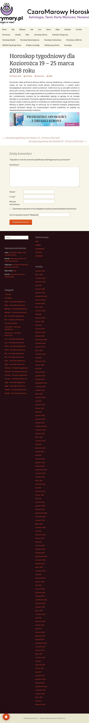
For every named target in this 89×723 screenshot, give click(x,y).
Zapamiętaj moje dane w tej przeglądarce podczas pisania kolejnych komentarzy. (44, 208)
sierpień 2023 (40, 390)
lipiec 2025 (39, 307)
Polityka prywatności (51, 45)
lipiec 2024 (39, 350)
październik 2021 (41, 470)
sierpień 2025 (40, 303)
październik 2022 (41, 426)
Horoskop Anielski (8, 40)
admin (50, 76)
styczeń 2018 (40, 632)
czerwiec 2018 (40, 614)
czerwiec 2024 (40, 354)
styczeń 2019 (40, 589)
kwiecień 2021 (40, 491)
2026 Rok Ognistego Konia (11, 45)
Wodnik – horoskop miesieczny (15, 393)
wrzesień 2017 (40, 647)
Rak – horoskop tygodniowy (14, 353)
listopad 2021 (40, 466)
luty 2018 (38, 629)
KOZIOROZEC (40, 249)
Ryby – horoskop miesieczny (15, 364)
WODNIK (38, 245)
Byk (13, 29)
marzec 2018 (39, 625)
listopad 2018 (40, 596)
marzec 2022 (39, 451)
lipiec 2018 (39, 610)
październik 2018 (41, 600)
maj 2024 (38, 358)
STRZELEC (38, 252)
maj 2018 (38, 618)
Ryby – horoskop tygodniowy (15, 361)
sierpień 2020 (40, 520)
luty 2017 (38, 672)
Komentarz (15, 165)
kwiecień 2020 (40, 535)
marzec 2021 (39, 495)
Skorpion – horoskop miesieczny (16, 371)
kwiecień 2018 (40, 621)
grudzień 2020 (40, 506)
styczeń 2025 (40, 329)
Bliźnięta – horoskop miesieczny (16, 312)
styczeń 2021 (40, 502)
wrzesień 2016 (40, 690)
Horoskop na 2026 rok (74, 40)
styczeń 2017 (40, 676)
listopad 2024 (40, 336)
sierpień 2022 (40, 433)
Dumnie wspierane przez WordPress (52, 718)
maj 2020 (38, 531)
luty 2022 (38, 455)
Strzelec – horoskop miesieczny (16, 379)
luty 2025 (38, 325)
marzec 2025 (39, 321)
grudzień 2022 (40, 419)
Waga (58, 29)
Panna (48, 29)
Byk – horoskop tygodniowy (14, 316)
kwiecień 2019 (40, 578)
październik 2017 (41, 643)
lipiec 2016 (39, 697)
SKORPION (39, 256)
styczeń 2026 (40, 289)
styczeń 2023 (40, 415)
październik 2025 (41, 296)
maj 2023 (38, 401)
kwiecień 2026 (40, 282)
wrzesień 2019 (40, 560)
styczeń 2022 (40, 459)
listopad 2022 (40, 423)
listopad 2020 (40, 509)
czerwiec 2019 (40, 571)
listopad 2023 (40, 379)
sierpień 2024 (40, 347)
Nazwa (13, 192)
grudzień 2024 (40, 332)
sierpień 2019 (40, 564)
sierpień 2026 (40, 271)
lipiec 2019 (39, 567)
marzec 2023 (39, 408)
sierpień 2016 (40, 694)
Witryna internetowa (14, 202)
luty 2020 (38, 542)
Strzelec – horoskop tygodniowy (16, 375)
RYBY (37, 241)
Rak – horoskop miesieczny (14, 357)
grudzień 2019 (40, 549)
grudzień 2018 (40, 592)
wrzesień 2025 (40, 300)
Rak (31, 29)
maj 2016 (38, 701)
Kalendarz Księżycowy (60, 35)
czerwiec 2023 (40, 397)
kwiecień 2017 (40, 665)
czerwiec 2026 (40, 278)
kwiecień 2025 (40, 318)
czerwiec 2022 (40, 441)
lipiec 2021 (39, 480)
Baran (4, 29)
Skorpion (68, 29)
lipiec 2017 (39, 654)
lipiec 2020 (39, 524)
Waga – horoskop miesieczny (15, 386)
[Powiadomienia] (6, 717)
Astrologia (68, 45)
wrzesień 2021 (40, 473)
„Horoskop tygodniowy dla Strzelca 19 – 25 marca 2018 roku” (31, 137)
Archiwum (28, 76)
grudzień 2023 (40, 376)
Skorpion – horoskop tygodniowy (16, 368)
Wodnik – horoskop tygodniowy (16, 389)
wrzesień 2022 (40, 430)
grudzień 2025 (40, 293)
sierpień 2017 (40, 650)
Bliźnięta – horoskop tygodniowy (16, 309)
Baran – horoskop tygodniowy (15, 301)
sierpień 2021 (40, 477)
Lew (39, 29)
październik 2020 (41, 513)
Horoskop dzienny (40, 35)
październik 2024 (41, 339)
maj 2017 (38, 661)
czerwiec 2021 (40, 484)
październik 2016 (41, 686)
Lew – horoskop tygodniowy (14, 339)
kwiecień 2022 (40, 448)
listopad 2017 (40, 639)
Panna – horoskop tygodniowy (15, 346)
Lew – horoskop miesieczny (14, 343)
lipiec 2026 (39, 274)
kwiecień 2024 (40, 361)
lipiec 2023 (39, 394)
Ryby (27, 35)
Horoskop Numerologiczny (29, 40)
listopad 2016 (40, 683)
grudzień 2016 (40, 679)
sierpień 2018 (40, 607)
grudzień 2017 (40, 636)
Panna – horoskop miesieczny (15, 350)
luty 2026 (38, 285)
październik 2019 (41, 556)
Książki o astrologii (32, 45)
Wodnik (18, 35)
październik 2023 (41, 383)
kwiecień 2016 (40, 704)
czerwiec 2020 (40, 527)
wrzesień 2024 (40, 343)
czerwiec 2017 (40, 657)
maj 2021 (38, 488)
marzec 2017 (39, 668)
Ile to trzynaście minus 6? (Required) (24, 215)
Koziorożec (6, 35)
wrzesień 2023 (40, 386)
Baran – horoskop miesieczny (15, 305)
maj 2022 (38, 444)
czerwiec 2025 (40, 311)
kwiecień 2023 (40, 405)
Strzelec (79, 29)
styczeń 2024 (40, 372)
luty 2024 (38, 368)
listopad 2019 (40, 553)
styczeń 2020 (40, 545)
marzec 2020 (39, 538)
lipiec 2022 (39, 437)
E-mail (13, 196)
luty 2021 (38, 498)
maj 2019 (38, 574)
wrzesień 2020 (40, 517)
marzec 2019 (39, 582)
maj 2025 (38, 314)
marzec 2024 (39, 365)
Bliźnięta (22, 29)
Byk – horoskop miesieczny (14, 320)
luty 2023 (38, 412)
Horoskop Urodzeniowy (52, 40)
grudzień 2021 (40, 462)
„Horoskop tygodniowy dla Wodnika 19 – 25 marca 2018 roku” (57, 141)
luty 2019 (38, 585)
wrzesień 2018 (40, 603)
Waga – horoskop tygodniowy (15, 382)
